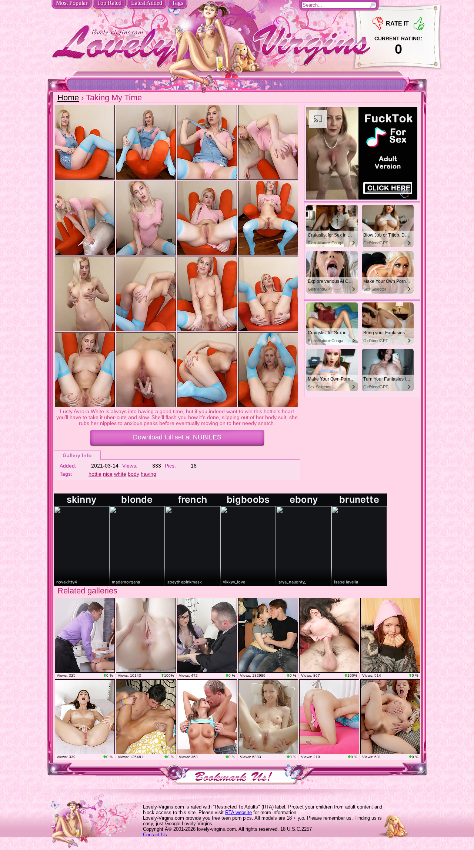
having (148, 474)
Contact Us (155, 834)
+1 (419, 23)
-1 (378, 23)
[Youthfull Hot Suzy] (390, 635)
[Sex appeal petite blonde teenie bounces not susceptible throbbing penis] (268, 635)
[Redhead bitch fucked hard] (390, 716)
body (133, 474)
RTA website (238, 812)
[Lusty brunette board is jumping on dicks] (329, 635)
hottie (95, 474)
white (120, 474)
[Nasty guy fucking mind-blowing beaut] (85, 635)
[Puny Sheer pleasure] (329, 716)
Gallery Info (77, 455)
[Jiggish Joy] (85, 716)
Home (68, 97)
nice (108, 474)
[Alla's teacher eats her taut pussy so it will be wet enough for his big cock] (207, 635)
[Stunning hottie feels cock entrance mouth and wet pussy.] (146, 716)
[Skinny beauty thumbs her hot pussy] (268, 716)
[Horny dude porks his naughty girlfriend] (146, 635)
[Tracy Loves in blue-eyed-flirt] (207, 716)
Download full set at (177, 437)
